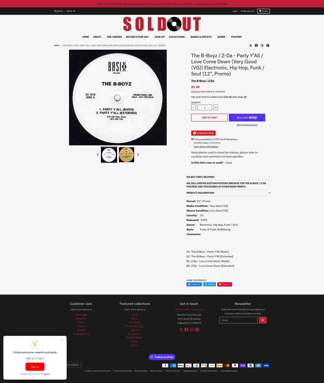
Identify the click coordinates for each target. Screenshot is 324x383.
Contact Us (198, 309)
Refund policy (141, 371)
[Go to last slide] (98, 154)
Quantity (196, 102)
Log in (235, 11)
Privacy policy (156, 371)
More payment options (247, 124)
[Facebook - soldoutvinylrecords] (256, 45)
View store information (206, 146)
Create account (247, 11)
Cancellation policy (229, 371)
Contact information (209, 371)
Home (56, 45)
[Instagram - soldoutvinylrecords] (262, 45)
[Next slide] (137, 154)
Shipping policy (190, 371)
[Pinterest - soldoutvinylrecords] (268, 45)
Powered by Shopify (123, 371)
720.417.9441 (181, 309)
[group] (109, 155)
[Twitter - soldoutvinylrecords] (250, 45)
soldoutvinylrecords (102, 371)
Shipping (195, 91)
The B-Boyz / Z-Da (202, 80)
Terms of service (172, 371)
